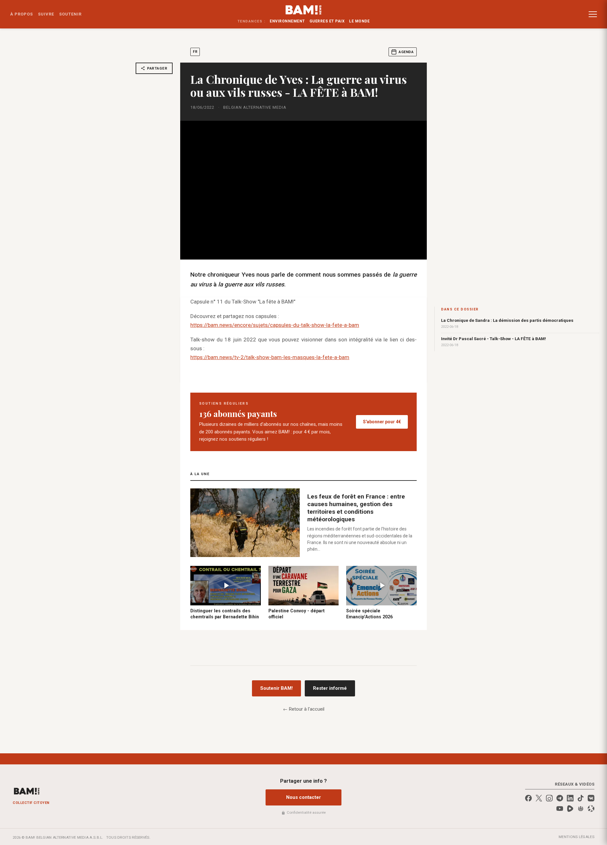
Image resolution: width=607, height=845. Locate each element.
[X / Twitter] (539, 798)
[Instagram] (549, 798)
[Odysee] (591, 808)
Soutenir (70, 14)
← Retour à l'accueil (303, 709)
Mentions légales (576, 837)
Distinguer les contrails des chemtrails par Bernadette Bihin (224, 613)
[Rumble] (570, 808)
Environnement (287, 21)
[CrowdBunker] (580, 808)
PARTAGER (157, 68)
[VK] (591, 798)
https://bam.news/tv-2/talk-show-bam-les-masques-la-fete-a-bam (269, 357)
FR (195, 52)
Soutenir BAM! (276, 688)
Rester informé (330, 688)
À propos (21, 14)
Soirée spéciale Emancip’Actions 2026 (369, 613)
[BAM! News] (303, 10)
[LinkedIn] (570, 798)
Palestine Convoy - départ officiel (296, 613)
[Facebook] (528, 798)
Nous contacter (303, 797)
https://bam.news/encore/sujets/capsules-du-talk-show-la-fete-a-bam (274, 325)
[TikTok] (580, 798)
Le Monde (359, 21)
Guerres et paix (327, 21)
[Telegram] (559, 798)
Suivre (46, 14)
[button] (593, 14)
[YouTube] (559, 808)
